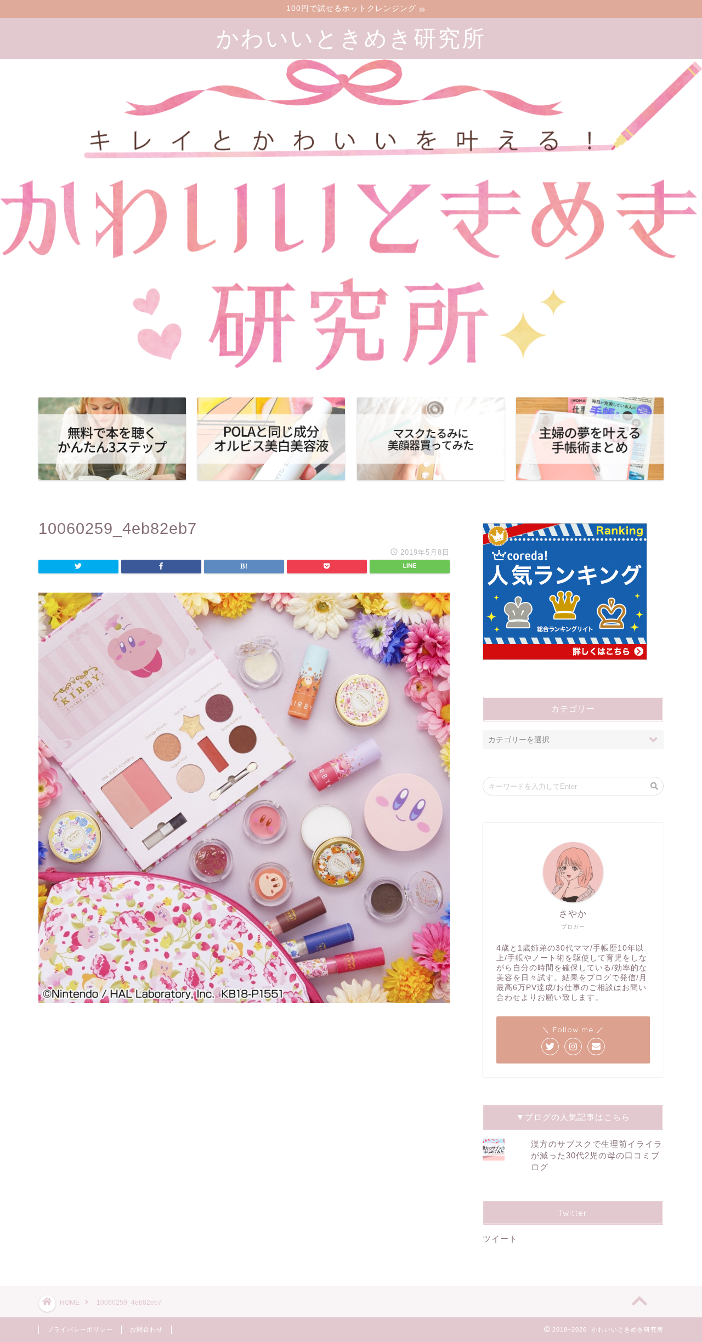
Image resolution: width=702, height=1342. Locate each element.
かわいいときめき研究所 (351, 38)
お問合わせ (146, 1329)
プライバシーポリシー (80, 1329)
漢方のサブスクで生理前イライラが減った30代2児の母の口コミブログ (597, 1155)
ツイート (500, 1238)
